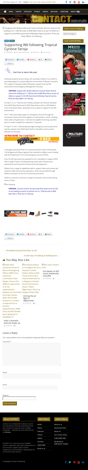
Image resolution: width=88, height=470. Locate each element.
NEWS (11, 12)
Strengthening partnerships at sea (20, 250)
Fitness (37, 12)
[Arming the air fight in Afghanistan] (31, 265)
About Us (57, 431)
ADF (6, 41)
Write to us (75, 12)
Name (5, 372)
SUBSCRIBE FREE (60, 438)
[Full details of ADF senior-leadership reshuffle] (51, 265)
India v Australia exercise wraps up (12, 321)
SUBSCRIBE (64, 12)
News (12, 41)
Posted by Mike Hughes (23, 52)
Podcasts (28, 12)
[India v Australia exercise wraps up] (12, 265)
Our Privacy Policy (60, 435)
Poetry (18, 12)
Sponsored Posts (60, 428)
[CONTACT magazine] (5, 11)
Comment (7, 342)
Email (5, 385)
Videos (45, 12)
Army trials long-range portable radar (42, 2)
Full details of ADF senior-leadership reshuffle (51, 273)
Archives (54, 12)
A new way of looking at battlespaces (42, 255)
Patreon (8, 432)
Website (6, 395)
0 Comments (47, 52)
